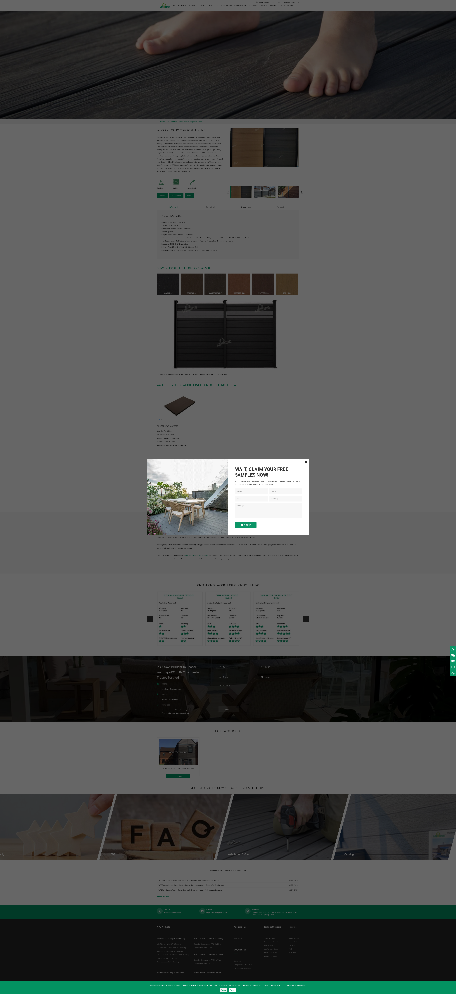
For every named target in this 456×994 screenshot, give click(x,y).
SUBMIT (246, 525)
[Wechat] (453, 655)
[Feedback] (453, 667)
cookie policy (289, 985)
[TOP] (453, 673)
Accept (232, 990)
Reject (223, 990)
